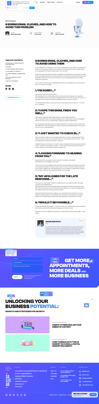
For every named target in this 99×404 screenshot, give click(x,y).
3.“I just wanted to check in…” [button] (13, 71)
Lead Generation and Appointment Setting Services (31, 371)
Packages (54, 376)
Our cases (54, 373)
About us (53, 371)
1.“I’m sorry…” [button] (8, 67)
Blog (52, 379)
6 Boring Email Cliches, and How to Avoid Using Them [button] (14, 64)
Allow (31, 7)
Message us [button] (85, 371)
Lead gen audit (19, 384)
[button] (6, 89)
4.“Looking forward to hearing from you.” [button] (15, 74)
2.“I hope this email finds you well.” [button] (14, 69)
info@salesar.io (87, 378)
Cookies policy (62, 395)
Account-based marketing (23, 373)
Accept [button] (93, 394)
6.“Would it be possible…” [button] (12, 81)
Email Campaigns (10, 21)
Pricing (78, 2)
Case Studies (50, 2)
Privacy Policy (53, 395)
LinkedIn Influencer (21, 381)
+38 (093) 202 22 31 (87, 385)
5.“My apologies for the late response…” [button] (13, 78)
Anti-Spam (18, 379)
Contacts (59, 2)
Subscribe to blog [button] (13, 97)
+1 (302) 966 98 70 (87, 381)
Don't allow (25, 7)
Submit (16, 277)
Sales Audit (18, 386)
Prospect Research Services (24, 376)
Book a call (87, 2)
